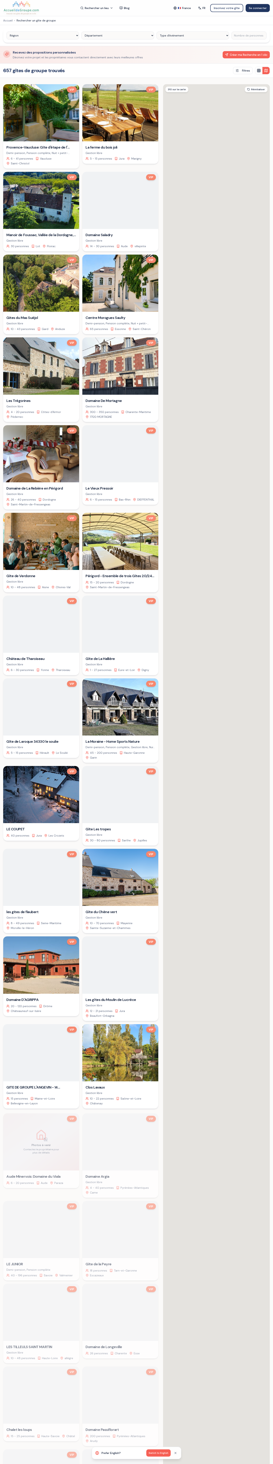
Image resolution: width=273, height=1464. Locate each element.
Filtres (246, 70)
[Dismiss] (175, 1453)
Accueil (8, 20)
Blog (127, 8)
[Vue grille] (258, 70)
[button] (247, 836)
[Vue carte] (266, 70)
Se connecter (258, 8)
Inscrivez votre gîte (227, 8)
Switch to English (158, 1453)
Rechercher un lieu (97, 8)
